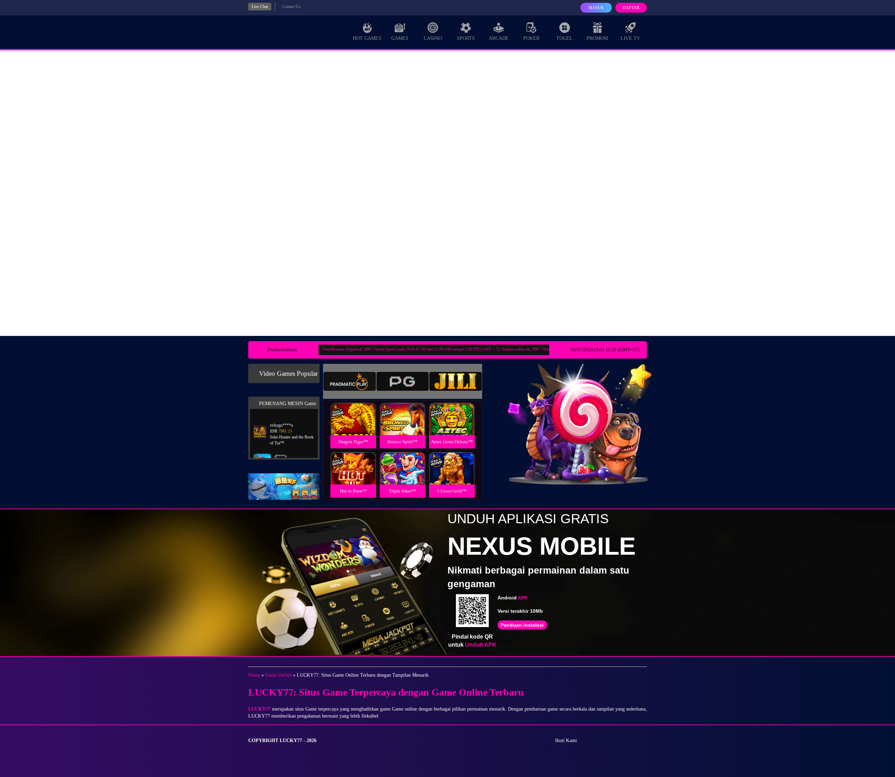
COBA (353, 410)
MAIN (353, 426)
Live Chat (260, 6)
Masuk (596, 7)
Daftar (631, 7)
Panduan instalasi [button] (522, 625)
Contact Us (291, 6)
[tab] (349, 381)
